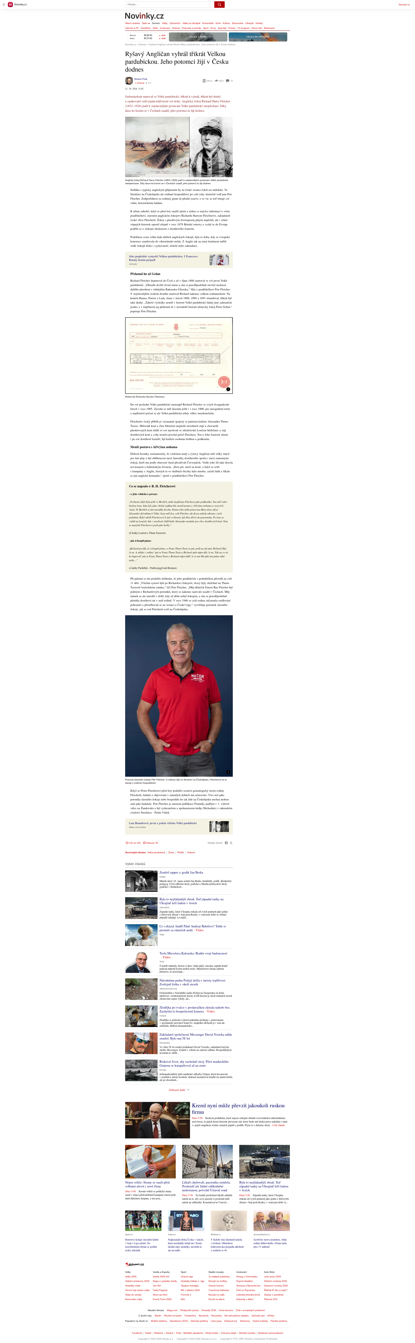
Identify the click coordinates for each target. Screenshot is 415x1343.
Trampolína (190, 1315)
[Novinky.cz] (144, 16)
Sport (205, 28)
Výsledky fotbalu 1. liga (192, 1281)
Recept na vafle (216, 1294)
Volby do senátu (133, 1294)
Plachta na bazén (173, 1315)
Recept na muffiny (217, 1281)
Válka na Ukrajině (191, 23)
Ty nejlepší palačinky (219, 1276)
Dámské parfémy (199, 1321)
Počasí (231, 28)
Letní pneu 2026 (272, 1276)
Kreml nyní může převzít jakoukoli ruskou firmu (238, 1108)
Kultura (226, 23)
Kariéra (169, 1333)
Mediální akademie (193, 1333)
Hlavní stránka (132, 23)
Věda (155, 28)
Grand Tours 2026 (162, 1299)
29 (232, 80)
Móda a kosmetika (137, 827)
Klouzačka (216, 1315)
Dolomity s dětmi (244, 1299)
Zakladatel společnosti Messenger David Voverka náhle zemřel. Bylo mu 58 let (196, 1036)
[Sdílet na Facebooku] (226, 842)
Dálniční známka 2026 (275, 1281)
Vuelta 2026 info (161, 1276)
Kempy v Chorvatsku (247, 1276)
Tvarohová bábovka (218, 1290)
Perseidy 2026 (209, 1310)
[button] (179, 147)
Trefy (162, 962)
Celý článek (279, 1125)
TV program (243, 28)
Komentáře (208, 23)
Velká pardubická (156, 852)
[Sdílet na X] (231, 842)
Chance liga (187, 1276)
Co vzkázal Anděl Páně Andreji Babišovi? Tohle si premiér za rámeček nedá (193, 928)
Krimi (218, 23)
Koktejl (259, 23)
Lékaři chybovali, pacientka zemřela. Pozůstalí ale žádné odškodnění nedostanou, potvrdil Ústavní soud (206, 1186)
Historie (176, 28)
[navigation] (3, 4)
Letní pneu (216, 1321)
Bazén (158, 1315)
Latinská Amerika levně (248, 1294)
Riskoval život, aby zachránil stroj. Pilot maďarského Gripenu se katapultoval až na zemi (194, 1063)
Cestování (165, 28)
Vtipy (162, 934)
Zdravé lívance (216, 1285)
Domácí (156, 23)
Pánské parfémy (279, 1321)
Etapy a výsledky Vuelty (165, 1281)
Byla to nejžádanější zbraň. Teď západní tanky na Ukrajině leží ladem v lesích (192, 901)
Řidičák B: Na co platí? (275, 1290)
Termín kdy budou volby (137, 1290)
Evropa (163, 1070)
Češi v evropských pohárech (250, 1310)
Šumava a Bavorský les (248, 1285)
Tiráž (178, 1333)
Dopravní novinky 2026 (276, 1285)
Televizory (245, 1321)
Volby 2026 (130, 1276)
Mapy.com (172, 1310)
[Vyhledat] (219, 4)
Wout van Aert (160, 1294)
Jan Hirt (157, 1285)
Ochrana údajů (228, 1333)
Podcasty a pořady (191, 28)
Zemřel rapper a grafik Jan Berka (181, 872)
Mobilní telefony (159, 1321)
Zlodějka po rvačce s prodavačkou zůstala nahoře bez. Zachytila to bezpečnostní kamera (195, 1009)
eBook (209, 80)
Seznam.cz (404, 4)
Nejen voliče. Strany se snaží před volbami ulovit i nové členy (147, 1184)
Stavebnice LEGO (179, 1321)
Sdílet (221, 80)
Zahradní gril (258, 1315)
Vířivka (270, 1315)
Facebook (137, 1333)
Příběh (180, 852)
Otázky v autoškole (274, 1294)
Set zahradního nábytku (236, 1315)
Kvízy (213, 28)
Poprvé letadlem (244, 1281)
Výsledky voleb (132, 1285)
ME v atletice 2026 (190, 1290)
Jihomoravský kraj (168, 989)
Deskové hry (230, 1321)
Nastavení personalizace (270, 1333)
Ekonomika (237, 23)
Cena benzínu (226, 1310)
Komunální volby (133, 1299)
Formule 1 (186, 1294)
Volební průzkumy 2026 (137, 1281)
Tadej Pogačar (160, 1290)
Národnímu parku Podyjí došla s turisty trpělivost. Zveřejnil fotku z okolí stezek (193, 982)
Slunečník (204, 1315)
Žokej (171, 852)
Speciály (222, 28)
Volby (164, 23)
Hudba (163, 877)
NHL (183, 1299)
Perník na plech (216, 1299)
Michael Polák (140, 78)
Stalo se (146, 23)
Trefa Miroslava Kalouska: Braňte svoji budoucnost (193, 953)
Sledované (269, 28)
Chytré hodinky (260, 1321)
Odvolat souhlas (247, 1333)
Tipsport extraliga (189, 1285)
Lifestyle (249, 23)
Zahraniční (174, 23)
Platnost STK (270, 1299)
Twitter (148, 1333)
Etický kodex (212, 1333)
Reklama (158, 1333)
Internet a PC (132, 28)
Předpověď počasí (189, 1310)
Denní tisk (257, 28)
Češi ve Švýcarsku (245, 1290)
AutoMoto (146, 28)
